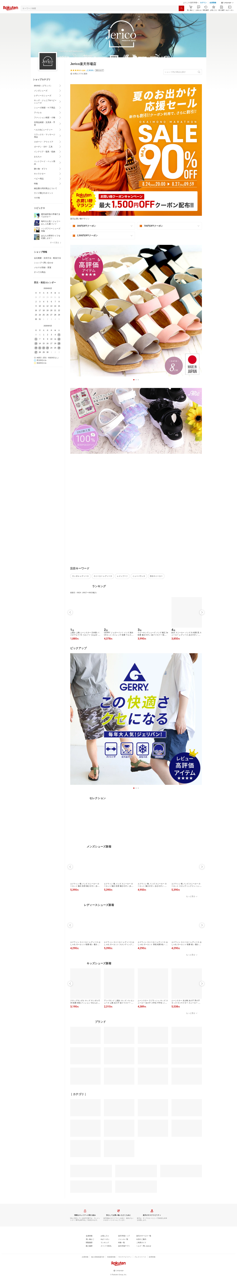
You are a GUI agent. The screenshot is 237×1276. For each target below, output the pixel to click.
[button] (227, 9)
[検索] (181, 15)
